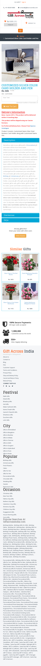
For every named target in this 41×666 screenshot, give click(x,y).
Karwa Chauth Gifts (9, 409)
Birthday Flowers (18, 550)
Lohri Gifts (6, 420)
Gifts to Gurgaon (8, 445)
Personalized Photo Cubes (21, 600)
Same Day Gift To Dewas (20, 653)
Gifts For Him (7, 473)
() (12, 21)
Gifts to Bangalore (8, 432)
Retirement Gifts (8, 487)
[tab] (20, 140)
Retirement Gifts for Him (10, 636)
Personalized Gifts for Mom (11, 621)
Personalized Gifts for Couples (13, 623)
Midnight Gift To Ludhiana (11, 648)
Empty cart (10, 24)
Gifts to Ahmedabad (9, 430)
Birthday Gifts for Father (23, 560)
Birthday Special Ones (28, 536)
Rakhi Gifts (6, 396)
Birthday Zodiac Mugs (27, 529)
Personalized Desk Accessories (13, 611)
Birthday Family (23, 538)
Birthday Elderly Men (26, 548)
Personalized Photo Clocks (11, 602)
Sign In (24, 2)
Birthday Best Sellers (18, 544)
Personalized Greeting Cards (21, 613)
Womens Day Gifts (9, 507)
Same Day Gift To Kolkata (18, 644)
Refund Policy (7, 381)
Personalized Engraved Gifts (12, 596)
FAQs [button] (6, 220)
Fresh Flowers (7, 465)
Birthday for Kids (31, 544)
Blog (4, 362)
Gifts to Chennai (8, 440)
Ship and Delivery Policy (10, 375)
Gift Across (18, 351)
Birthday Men (21, 527)
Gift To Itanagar (30, 655)
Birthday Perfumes (9, 546)
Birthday (5, 176)
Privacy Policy (7, 373)
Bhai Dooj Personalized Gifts (20, 577)
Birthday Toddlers (15, 555)
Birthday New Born (14, 529)
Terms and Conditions (10, 370)
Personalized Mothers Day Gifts (13, 581)
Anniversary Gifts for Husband (12, 569)
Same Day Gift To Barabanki (28, 651)
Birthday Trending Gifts (10, 531)
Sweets (5, 484)
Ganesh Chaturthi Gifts (10, 412)
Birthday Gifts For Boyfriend (20, 534)
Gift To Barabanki (14, 651)
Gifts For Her (7, 471)
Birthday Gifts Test (24, 531)
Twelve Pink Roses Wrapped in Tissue (29, 303)
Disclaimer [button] (9, 215)
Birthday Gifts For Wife (21, 525)
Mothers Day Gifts (8, 501)
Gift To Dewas (7, 653)
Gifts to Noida (7, 453)
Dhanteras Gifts (8, 415)
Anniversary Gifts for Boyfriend (25, 566)
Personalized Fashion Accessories (24, 609)
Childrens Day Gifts (9, 509)
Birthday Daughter (13, 548)
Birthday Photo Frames (10, 538)
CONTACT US (31, 23)
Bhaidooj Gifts (7, 401)
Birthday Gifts (7, 460)
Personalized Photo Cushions (26, 575)
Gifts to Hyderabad (9, 448)
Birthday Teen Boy (18, 552)
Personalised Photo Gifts (23, 594)
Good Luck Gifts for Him (17, 638)
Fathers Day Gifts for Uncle (17, 632)
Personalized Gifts (9, 476)
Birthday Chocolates (19, 557)
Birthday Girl (12, 527)
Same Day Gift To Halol (26, 642)
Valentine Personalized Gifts (21, 579)
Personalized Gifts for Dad (29, 621)
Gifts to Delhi (7, 443)
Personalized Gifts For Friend (16, 625)
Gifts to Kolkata (7, 438)
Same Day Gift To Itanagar (11, 657)
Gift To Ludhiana (14, 646)
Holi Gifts (6, 404)
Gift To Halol (14, 642)
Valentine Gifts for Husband (15, 590)
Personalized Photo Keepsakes (14, 604)
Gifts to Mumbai (8, 435)
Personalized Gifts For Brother (19, 627)
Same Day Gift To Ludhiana (28, 646)
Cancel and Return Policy (11, 378)
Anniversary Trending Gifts (24, 583)
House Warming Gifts (9, 515)
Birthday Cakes (29, 550)
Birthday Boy (16, 536)
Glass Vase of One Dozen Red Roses (10, 303)
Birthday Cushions (27, 555)
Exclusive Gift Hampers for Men (13, 587)
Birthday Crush (7, 550)
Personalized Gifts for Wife (18, 617)
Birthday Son (7, 544)
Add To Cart (11, 106)
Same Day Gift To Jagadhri (17, 655)
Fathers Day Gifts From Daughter (20, 634)
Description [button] (9, 140)
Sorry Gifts (6, 517)
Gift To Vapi (23, 648)
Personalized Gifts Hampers (12, 615)
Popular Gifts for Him (21, 573)
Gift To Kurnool (24, 657)
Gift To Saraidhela (17, 640)
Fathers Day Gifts (8, 499)
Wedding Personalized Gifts (28, 585)
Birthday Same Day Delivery (20, 540)
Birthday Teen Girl (31, 542)
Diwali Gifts (6, 399)
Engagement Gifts (8, 512)
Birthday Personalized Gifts (16, 542)
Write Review (20, 236)
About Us (6, 357)
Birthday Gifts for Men (18, 562)
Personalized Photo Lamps (29, 602)
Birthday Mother (8, 525)
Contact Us (6, 359)
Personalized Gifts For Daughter (13, 630)
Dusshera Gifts (8, 417)
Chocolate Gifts (8, 479)
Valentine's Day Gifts (9, 504)
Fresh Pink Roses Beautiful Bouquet (29, 274)
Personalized (31, 145)
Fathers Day (7, 577)
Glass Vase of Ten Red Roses (10, 274)
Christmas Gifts (8, 493)
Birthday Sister (7, 557)
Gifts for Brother (15, 592)
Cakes (5, 468)
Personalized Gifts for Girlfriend (25, 619)
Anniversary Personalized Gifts (16, 571)
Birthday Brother (21, 546)
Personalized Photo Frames (18, 598)
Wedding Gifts (7, 481)
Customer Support (9, 367)
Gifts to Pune (7, 451)
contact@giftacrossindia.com (29, 8)
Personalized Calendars (19, 606)
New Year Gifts (7, 496)
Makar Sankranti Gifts (9, 407)
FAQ (4, 365)
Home (22, 36)
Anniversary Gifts (8, 463)
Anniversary (15, 176)
